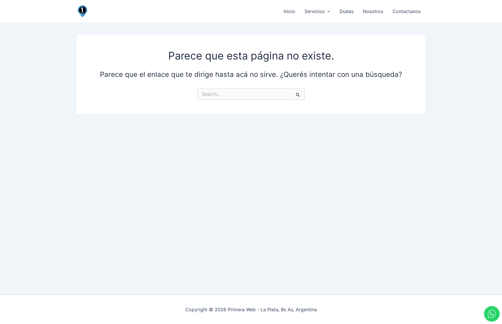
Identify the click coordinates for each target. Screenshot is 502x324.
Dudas (347, 11)
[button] (327, 11)
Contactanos (406, 11)
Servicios (314, 11)
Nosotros (373, 11)
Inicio (289, 11)
